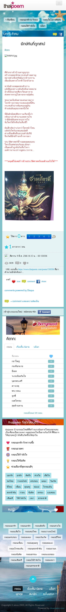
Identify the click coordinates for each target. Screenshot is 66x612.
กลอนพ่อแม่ (47, 543)
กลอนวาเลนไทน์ (48, 531)
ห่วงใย (37, 475)
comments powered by (19, 290)
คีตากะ (7, 50)
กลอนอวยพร (16, 448)
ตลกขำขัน (11, 492)
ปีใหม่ (9, 487)
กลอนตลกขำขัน (35, 549)
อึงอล (14, 371)
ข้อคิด (31, 492)
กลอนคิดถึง (40, 526)
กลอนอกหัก (25, 526)
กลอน (9, 346)
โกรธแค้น (47, 487)
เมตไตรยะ (16, 401)
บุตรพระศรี (17, 381)
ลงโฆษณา (48, 594)
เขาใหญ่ (16, 361)
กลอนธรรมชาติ (32, 566)
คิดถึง (28, 475)
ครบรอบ (34, 481)
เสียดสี (10, 498)
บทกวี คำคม (11, 33)
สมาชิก (33, 594)
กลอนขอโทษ (31, 531)
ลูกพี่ (14, 396)
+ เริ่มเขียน (9, 20)
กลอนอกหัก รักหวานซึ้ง (22, 442)
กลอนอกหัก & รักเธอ (29, 20)
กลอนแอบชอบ (47, 554)
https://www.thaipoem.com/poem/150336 (36, 269)
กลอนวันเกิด (40, 537)
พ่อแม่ (36, 487)
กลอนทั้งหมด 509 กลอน (33, 413)
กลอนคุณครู (32, 543)
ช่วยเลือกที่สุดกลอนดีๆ (21, 466)
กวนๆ (22, 492)
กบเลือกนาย (17, 366)
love (18, 281)
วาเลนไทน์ (22, 481)
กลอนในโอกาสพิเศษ (52, 20)
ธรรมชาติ (42, 498)
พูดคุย (19, 594)
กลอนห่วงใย (55, 526)
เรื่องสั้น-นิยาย (22, 346)
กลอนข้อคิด (16, 554)
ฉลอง (43, 481)
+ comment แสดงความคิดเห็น (25, 301)
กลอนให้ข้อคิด (17, 460)
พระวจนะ (16, 391)
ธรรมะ (40, 492)
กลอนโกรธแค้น (16, 549)
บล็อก (42, 26)
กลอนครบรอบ (10, 537)
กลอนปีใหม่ (56, 537)
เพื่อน (18, 487)
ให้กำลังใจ (21, 498)
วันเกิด (53, 481)
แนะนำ (11, 509)
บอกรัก (10, 475)
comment (31, 281)
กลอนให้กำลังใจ (28, 26)
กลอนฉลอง (26, 537)
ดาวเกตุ (15, 386)
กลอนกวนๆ (51, 549)
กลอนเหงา (49, 560)
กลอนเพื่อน (18, 543)
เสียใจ (47, 475)
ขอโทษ (10, 481)
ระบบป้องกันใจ (19, 376)
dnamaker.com (57, 608)
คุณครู (27, 487)
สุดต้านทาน (17, 406)
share (43, 281)
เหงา (32, 498)
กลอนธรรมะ (31, 554)
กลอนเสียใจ (15, 531)
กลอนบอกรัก (10, 526)
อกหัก (19, 475)
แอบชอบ (51, 492)
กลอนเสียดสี (16, 560)
